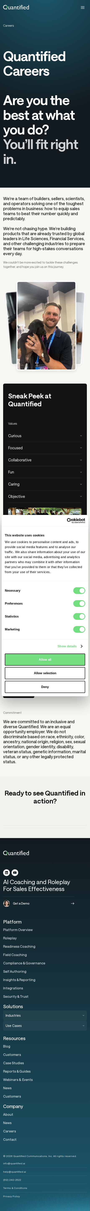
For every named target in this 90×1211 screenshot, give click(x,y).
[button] (82, 7)
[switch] (79, 603)
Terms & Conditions (15, 1187)
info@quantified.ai (14, 1163)
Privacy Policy (11, 1196)
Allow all (45, 659)
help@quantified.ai (14, 1171)
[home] (16, 7)
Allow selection (45, 673)
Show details (67, 646)
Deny (45, 687)
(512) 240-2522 (12, 1179)
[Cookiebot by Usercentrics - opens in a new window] (67, 520)
